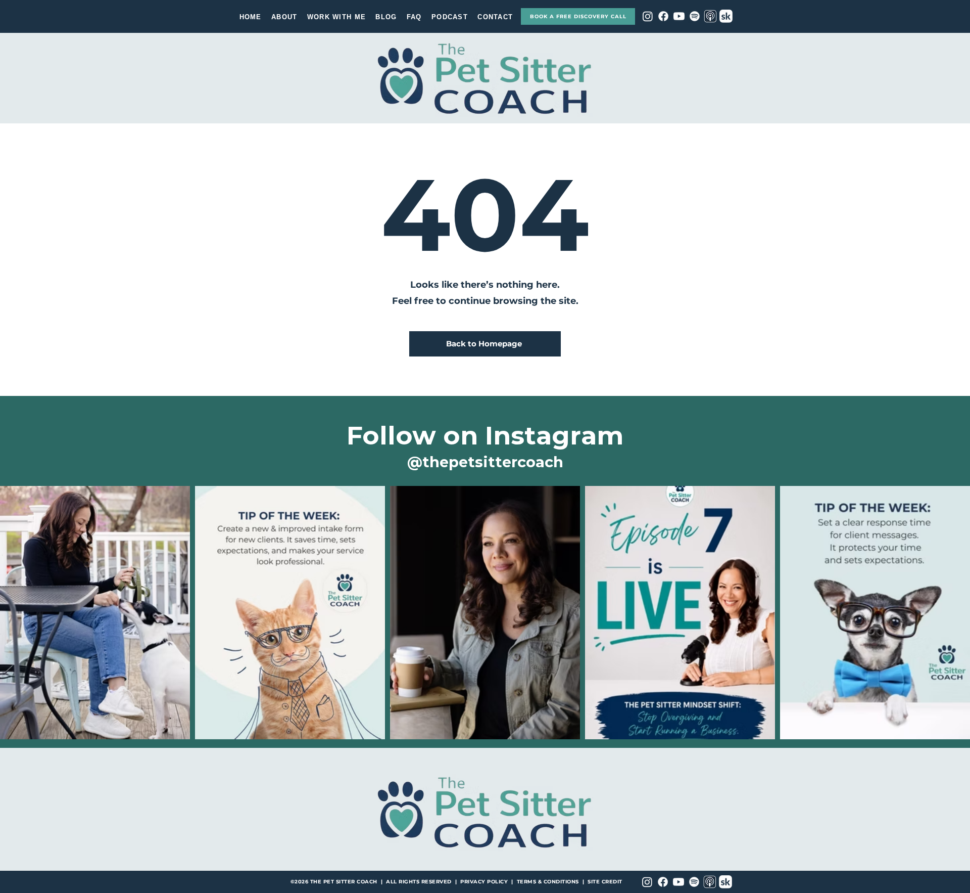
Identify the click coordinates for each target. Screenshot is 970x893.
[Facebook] (663, 16)
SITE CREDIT (605, 881)
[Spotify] (694, 16)
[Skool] (726, 16)
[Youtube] (679, 16)
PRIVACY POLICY (484, 881)
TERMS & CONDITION (546, 881)
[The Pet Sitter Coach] (710, 16)
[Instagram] (647, 16)
